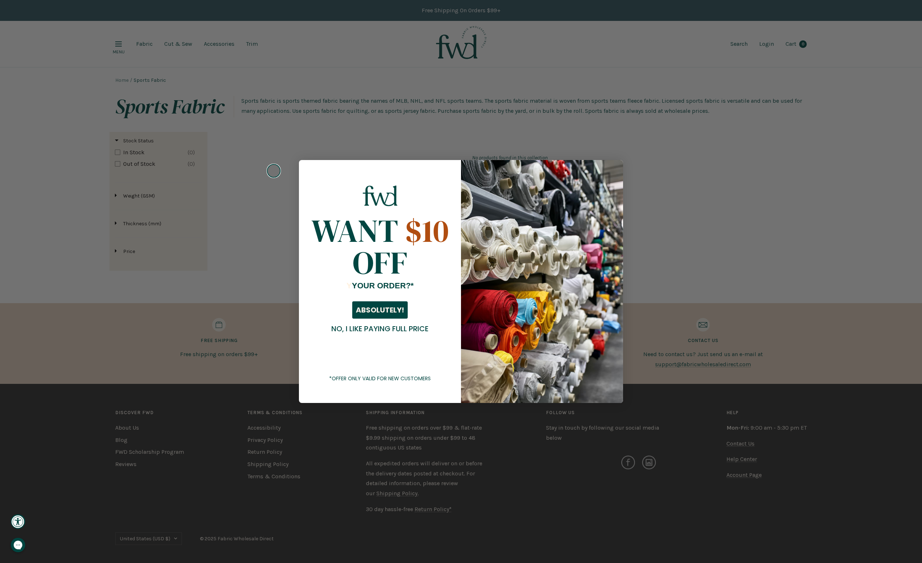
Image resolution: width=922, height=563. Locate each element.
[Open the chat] (18, 545)
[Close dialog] (273, 170)
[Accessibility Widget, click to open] (18, 521)
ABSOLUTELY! (380, 310)
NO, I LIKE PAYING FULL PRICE (380, 328)
